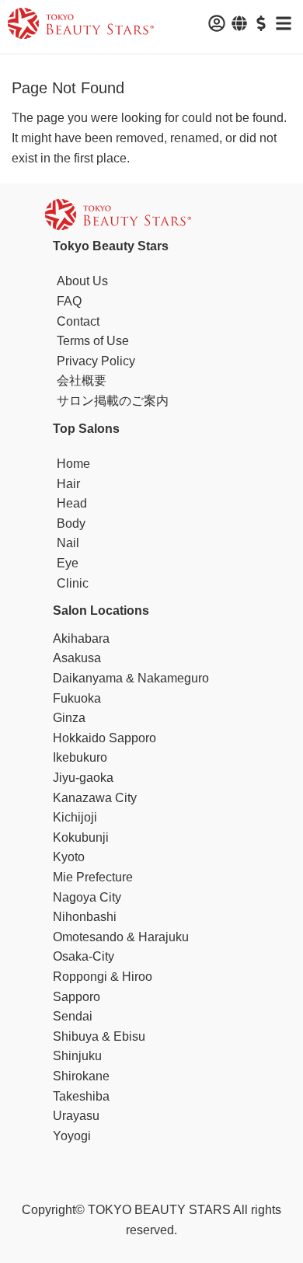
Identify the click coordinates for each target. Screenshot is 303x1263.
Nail (68, 543)
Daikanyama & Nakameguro (131, 678)
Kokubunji (81, 837)
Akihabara (81, 638)
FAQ (69, 301)
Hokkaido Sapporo (104, 738)
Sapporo (76, 996)
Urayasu (76, 1115)
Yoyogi (72, 1136)
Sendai (72, 1016)
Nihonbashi (85, 916)
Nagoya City (87, 897)
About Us (82, 281)
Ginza (69, 717)
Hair (68, 483)
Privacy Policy (96, 361)
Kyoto (69, 857)
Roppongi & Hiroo (102, 976)
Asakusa (77, 658)
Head (72, 503)
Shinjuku (77, 1055)
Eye (67, 563)
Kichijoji (75, 817)
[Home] (81, 26)
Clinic (73, 583)
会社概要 (81, 380)
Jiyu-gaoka (83, 777)
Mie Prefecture (93, 877)
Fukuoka (77, 698)
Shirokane (81, 1076)
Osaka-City (83, 956)
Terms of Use (93, 340)
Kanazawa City (95, 797)
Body (71, 523)
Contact (78, 321)
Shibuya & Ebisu (99, 1036)
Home (73, 463)
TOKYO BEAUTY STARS (159, 1209)
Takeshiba (81, 1096)
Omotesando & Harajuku (121, 937)
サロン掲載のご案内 (113, 400)
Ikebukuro (80, 757)
